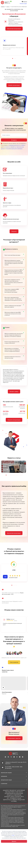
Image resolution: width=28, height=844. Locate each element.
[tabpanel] (13, 46)
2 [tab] (13, 585)
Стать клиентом (14, 662)
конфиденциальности (14, 145)
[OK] (17, 757)
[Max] (5, 757)
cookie (22, 145)
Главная (3, 6)
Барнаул (25, 1)
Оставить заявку (14, 391)
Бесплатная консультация (14, 28)
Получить (14, 231)
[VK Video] (14, 757)
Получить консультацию (14, 419)
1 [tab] (12, 58)
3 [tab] (15, 58)
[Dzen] (20, 757)
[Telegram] (8, 757)
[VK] (11, 757)
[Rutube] (22, 757)
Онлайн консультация (14, 85)
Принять (14, 841)
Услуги (8, 6)
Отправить (14, 140)
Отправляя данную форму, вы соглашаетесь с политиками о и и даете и (13, 146)
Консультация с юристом (14, 738)
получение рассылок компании (14, 148)
